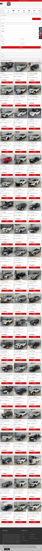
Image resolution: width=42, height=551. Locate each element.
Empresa (23, 536)
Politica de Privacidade (33, 538)
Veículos (23, 538)
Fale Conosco (32, 536)
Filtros (2, 23)
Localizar (21, 47)
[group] (3, 11)
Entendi (7, 549)
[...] (4, 544)
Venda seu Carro (25, 540)
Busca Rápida (3, 15)
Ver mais (7, 82)
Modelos (2, 56)
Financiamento (32, 534)
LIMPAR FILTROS (21, 49)
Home (1, 7)
